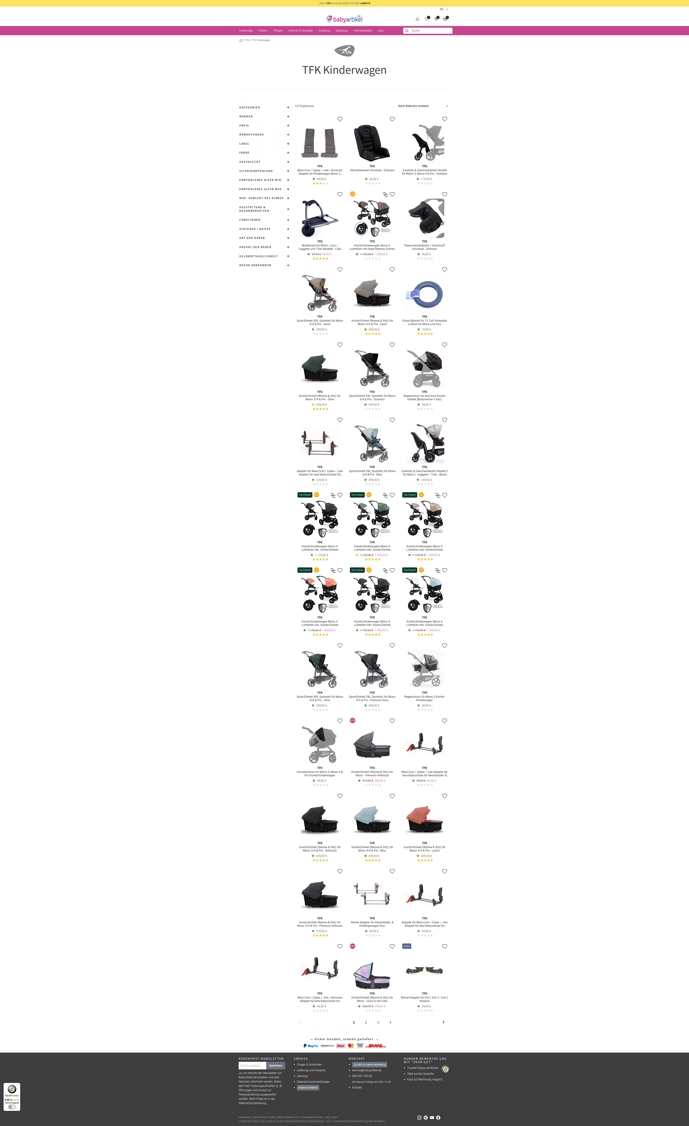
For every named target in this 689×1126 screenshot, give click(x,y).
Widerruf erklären (308, 1087)
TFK (247, 40)
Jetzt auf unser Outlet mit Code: (344, 3)
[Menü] (18, 1085)
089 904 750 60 (362, 1076)
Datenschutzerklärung (252, 1103)
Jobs (327, 1117)
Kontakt (357, 1087)
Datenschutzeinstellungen (313, 1081)
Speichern (275, 1065)
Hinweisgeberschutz (311, 1117)
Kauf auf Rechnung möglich (424, 1079)
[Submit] (407, 31)
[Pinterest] (427, 1117)
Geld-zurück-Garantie (420, 1073)
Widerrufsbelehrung (287, 1117)
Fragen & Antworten (309, 1064)
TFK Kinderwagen (261, 40)
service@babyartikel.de (366, 1070)
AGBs (272, 1117)
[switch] (12, 1107)
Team (335, 1117)
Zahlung (302, 1076)
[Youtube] (433, 1117)
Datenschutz (260, 1117)
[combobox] (428, 31)
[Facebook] (439, 1117)
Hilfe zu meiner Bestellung (371, 1064)
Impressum (245, 1117)
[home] (344, 19)
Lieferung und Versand (311, 1070)
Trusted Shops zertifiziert (422, 1068)
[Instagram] (420, 1117)
